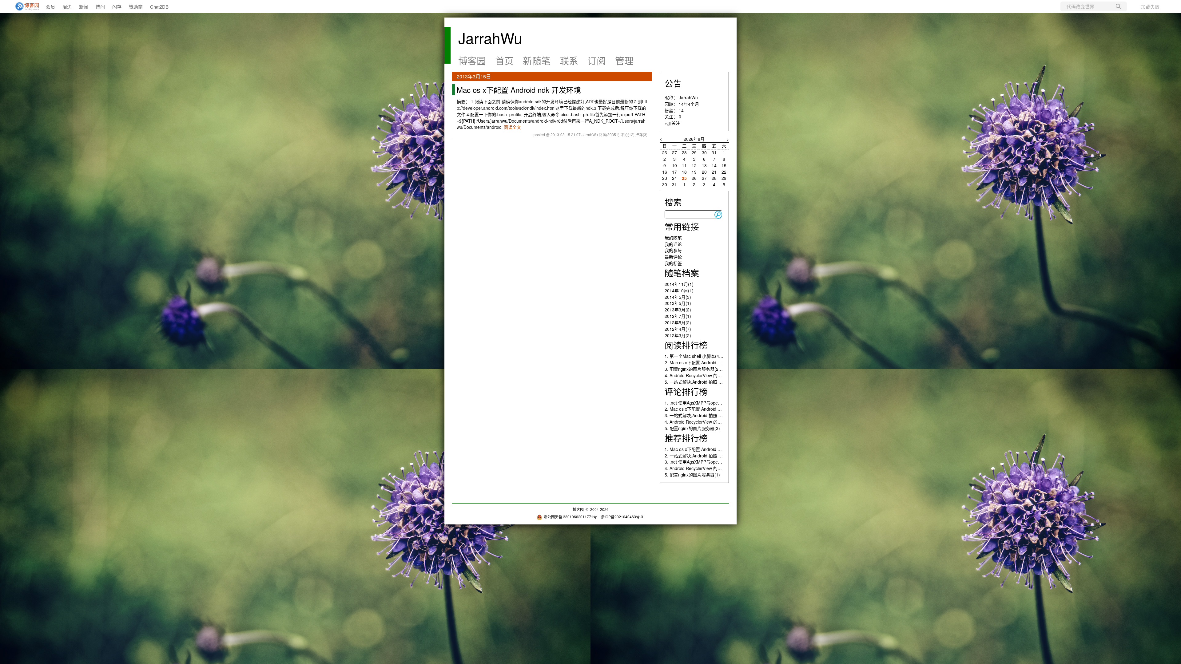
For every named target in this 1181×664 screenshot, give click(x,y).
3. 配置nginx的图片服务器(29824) (697, 369)
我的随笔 (673, 238)
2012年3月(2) (678, 335)
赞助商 (136, 6)
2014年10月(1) (679, 290)
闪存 (116, 6)
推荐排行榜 (686, 438)
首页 (504, 60)
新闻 (83, 6)
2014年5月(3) (678, 297)
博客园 (472, 60)
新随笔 (537, 60)
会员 (50, 6)
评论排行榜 (686, 391)
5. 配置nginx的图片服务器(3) (692, 428)
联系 (569, 60)
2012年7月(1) (678, 316)
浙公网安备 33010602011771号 (570, 516)
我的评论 (673, 244)
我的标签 (673, 263)
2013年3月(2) (678, 309)
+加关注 (672, 123)
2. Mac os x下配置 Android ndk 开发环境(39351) (711, 362)
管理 (624, 60)
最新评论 (673, 257)
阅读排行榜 (686, 345)
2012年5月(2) (678, 322)
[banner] (24, 6)
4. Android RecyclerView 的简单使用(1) (702, 468)
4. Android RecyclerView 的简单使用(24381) (707, 375)
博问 (100, 6)
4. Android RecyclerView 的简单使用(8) (702, 422)
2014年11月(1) (679, 284)
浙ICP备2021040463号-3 (622, 516)
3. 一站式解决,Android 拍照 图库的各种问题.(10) (711, 415)
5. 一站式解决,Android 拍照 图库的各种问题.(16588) (715, 382)
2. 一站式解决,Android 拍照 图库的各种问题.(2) (710, 456)
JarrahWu (490, 37)
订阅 (596, 60)
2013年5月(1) (678, 303)
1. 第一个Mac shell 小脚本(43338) (697, 356)
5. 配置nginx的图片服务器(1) (692, 475)
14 (681, 110)
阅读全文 (512, 127)
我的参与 (673, 250)
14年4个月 (689, 104)
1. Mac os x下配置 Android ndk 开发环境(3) (707, 449)
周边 (67, 6)
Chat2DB (159, 6)
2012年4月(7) (678, 329)
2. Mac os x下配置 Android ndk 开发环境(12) (708, 409)
